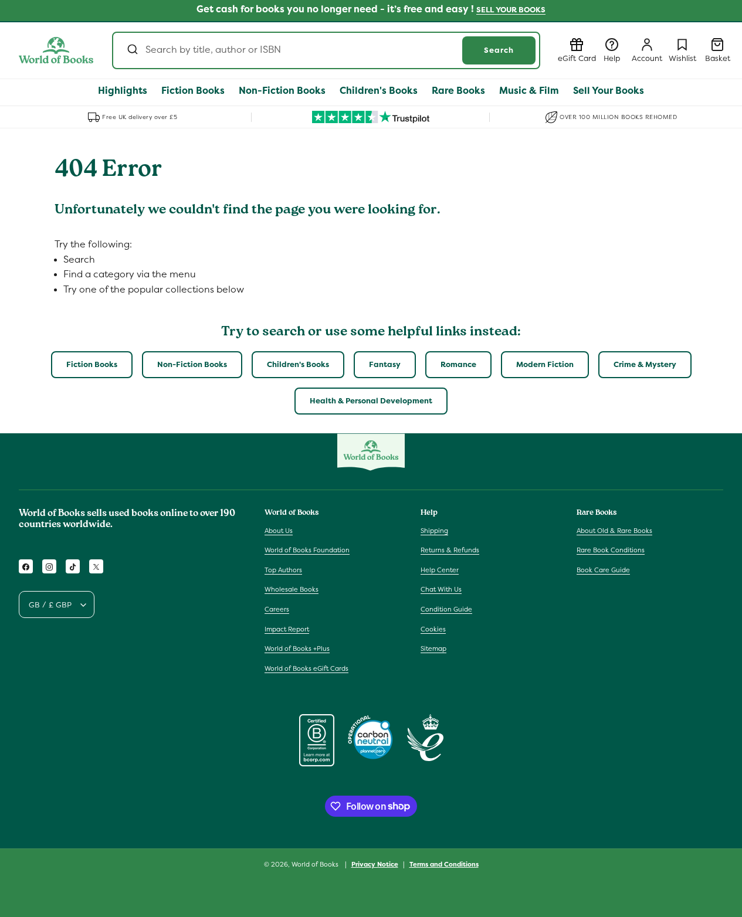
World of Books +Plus (297, 648)
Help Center (440, 569)
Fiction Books (91, 364)
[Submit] (131, 50)
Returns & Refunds (450, 549)
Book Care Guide (603, 569)
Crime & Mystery (645, 364)
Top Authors (283, 569)
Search (499, 50)
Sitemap (433, 648)
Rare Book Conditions (611, 549)
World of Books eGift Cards (306, 668)
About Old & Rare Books (614, 530)
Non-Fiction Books (192, 364)
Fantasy (385, 364)
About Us (279, 530)
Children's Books (298, 364)
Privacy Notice (374, 863)
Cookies (433, 629)
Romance (458, 364)
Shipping (434, 530)
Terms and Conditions (444, 863)
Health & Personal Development (371, 400)
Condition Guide (446, 609)
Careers (277, 609)
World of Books (316, 864)
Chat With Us (441, 589)
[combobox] (326, 50)
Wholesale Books (292, 589)
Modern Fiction (545, 364)
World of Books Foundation (307, 549)
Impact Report (287, 629)
